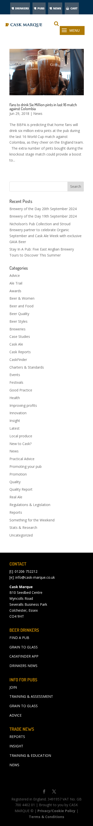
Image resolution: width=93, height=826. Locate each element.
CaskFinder (18, 359)
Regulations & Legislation (29, 504)
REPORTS (17, 736)
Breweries (17, 329)
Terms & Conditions (46, 816)
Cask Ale (16, 344)
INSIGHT (16, 746)
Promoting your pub (25, 466)
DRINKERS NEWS (23, 665)
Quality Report (20, 489)
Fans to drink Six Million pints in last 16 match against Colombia (43, 106)
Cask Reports (20, 351)
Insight (14, 420)
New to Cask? (20, 443)
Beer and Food (21, 306)
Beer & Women (21, 298)
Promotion (18, 474)
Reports (15, 512)
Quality (15, 481)
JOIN (13, 687)
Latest (14, 428)
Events (14, 374)
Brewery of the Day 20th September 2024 (43, 208)
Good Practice (20, 390)
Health (14, 397)
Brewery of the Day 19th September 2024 (43, 216)
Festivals (16, 382)
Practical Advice (21, 458)
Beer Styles (18, 321)
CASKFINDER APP (23, 656)
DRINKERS (22, 8)
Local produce (20, 436)
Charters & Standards (26, 367)
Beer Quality (19, 313)
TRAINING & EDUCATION (30, 755)
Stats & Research (23, 527)
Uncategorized (21, 535)
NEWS (57, 8)
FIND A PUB (19, 637)
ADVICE (15, 715)
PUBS (40, 8)
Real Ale (15, 497)
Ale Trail (15, 283)
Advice (14, 275)
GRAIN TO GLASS (23, 647)
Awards (15, 290)
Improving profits (23, 405)
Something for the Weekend (32, 520)
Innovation (18, 413)
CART (74, 8)
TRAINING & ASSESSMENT (31, 696)
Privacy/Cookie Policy (56, 810)
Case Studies (19, 336)
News (37, 113)
